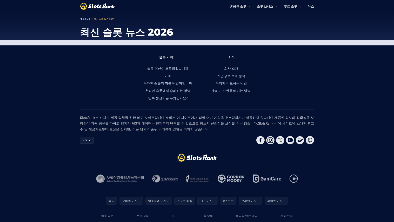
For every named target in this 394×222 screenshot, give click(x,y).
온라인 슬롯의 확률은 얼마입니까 (167, 83)
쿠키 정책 (142, 216)
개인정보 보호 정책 (231, 76)
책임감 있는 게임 (247, 216)
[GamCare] (267, 179)
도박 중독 (207, 216)
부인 (174, 216)
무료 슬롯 (290, 6)
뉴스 (311, 6)
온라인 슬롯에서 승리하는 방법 (167, 90)
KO (85, 140)
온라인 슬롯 (238, 6)
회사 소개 (231, 68)
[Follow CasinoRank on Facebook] (260, 140)
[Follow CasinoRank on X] (280, 140)
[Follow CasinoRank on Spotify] (300, 140)
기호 (167, 76)
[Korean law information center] (165, 179)
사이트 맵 (286, 216)
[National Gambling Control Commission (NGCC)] (120, 179)
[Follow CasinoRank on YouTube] (290, 140)
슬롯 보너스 (265, 6)
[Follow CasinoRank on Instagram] (270, 140)
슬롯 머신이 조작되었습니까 (167, 68)
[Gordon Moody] (231, 179)
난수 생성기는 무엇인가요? (168, 98)
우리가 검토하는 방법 (231, 83)
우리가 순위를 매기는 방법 (231, 90)
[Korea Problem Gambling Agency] (197, 179)
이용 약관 (107, 216)
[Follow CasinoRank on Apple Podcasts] (310, 140)
